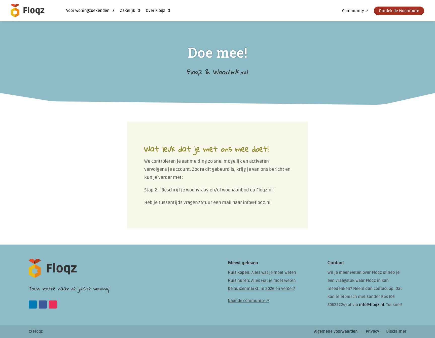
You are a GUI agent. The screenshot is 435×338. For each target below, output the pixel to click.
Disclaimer (396, 331)
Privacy (372, 331)
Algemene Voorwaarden (336, 331)
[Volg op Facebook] (43, 304)
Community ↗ (355, 11)
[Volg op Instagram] (53, 304)
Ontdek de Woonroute (399, 10)
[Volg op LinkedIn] (33, 304)
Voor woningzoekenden (88, 10)
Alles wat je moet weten (262, 272)
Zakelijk (127, 10)
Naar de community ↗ (248, 300)
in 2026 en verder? (261, 288)
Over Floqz (155, 10)
